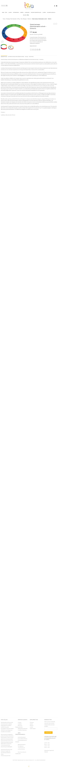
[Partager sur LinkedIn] (39, 50)
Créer (21, 12)
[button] (54, 5)
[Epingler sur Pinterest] (37, 50)
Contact (19, 722)
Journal (31, 727)
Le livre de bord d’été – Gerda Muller (29, 520)
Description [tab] (4, 56)
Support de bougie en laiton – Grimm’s (29, 174)
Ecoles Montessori (22, 737)
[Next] (26, 33)
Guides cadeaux (51, 12)
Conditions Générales (22, 730)
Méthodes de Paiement (22, 728)
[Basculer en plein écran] (4, 763)
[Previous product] (56, 24)
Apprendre (16, 12)
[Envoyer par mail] (35, 50)
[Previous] (3, 33)
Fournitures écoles (36, 12)
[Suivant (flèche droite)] (4, 768)
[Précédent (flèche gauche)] (1, 768)
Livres (44, 12)
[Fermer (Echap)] (11, 763)
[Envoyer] (7, 6)
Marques (27, 12)
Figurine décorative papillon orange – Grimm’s (29, 347)
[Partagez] (8, 763)
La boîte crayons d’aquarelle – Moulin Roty (29, 712)
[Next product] (54, 24)
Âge (6, 12)
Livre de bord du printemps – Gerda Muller (29, 462)
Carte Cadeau (33, 728)
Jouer (9, 12)
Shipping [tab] (31, 56)
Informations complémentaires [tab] (16, 56)
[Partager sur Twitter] (33, 50)
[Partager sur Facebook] (31, 50)
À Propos (32, 722)
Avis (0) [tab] (26, 56)
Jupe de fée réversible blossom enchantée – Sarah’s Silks (29, 289)
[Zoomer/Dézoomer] (1, 763)
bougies (22, 75)
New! (3, 12)
